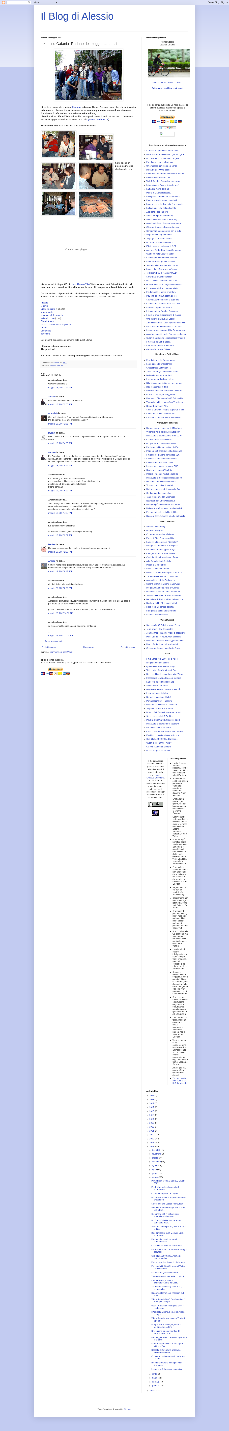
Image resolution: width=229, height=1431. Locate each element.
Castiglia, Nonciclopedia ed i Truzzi (162, 557)
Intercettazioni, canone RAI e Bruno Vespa (165, 330)
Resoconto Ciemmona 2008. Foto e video (165, 398)
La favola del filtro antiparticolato (161, 208)
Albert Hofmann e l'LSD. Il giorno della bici (165, 323)
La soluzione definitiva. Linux (159, 462)
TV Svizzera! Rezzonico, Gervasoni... (163, 576)
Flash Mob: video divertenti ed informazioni (165, 1188)
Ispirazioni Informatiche (52, 315)
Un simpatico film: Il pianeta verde (161, 166)
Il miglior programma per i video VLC (163, 455)
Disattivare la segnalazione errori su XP (164, 436)
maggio (155, 1177)
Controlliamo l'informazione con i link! (163, 303)
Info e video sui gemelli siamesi (160, 261)
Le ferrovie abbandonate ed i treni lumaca (165, 174)
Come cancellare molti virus (159, 439)
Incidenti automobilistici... (157, 614)
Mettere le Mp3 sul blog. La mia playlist (164, 508)
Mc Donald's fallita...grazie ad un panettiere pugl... (166, 1221)
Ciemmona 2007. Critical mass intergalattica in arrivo (165, 1215)
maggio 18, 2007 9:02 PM (60, 535)
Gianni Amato (47, 321)
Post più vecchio (128, 647)
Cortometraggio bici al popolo (164, 1193)
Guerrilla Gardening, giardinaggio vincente (165, 338)
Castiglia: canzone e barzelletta (160, 553)
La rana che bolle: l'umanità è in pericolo (164, 204)
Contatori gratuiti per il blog (158, 493)
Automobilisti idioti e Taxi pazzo (160, 580)
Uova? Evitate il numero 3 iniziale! (161, 280)
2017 (152, 1107)
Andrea (51, 561)
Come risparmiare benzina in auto (161, 258)
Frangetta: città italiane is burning (161, 611)
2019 (152, 1103)
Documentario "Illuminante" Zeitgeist (162, 158)
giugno (155, 1173)
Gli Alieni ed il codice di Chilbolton (161, 705)
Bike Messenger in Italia (157, 387)
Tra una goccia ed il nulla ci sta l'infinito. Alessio (180, 1080)
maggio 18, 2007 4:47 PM (60, 465)
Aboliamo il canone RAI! (157, 212)
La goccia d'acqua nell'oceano (160, 682)
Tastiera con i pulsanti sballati (159, 485)
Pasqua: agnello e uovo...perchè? (161, 200)
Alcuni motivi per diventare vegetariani (163, 223)
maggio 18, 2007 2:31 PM (60, 424)
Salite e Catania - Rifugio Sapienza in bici (165, 410)
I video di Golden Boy (156, 565)
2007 (152, 1146)
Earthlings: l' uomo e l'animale (160, 162)
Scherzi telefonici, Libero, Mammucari (163, 584)
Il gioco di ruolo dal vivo (157, 693)
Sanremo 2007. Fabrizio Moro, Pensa (163, 625)
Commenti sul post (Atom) (61, 652)
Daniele (51, 544)
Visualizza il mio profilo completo (167, 82)
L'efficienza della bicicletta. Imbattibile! (163, 417)
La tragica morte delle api (157, 189)
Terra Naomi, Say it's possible (159, 629)
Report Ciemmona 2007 (157, 406)
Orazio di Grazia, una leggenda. (160, 394)
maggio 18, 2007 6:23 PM (60, 491)
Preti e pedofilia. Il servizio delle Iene (168, 1262)
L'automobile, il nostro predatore (161, 292)
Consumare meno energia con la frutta (163, 231)
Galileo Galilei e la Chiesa (158, 349)
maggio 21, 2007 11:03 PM (60, 635)
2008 (152, 1142)
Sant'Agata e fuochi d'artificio (159, 277)
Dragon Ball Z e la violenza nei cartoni (163, 712)
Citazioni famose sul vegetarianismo (162, 227)
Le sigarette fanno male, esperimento (163, 196)
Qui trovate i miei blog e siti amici (167, 88)
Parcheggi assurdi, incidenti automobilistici (164, 1240)
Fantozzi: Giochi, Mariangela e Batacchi (164, 572)
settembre (156, 1162)
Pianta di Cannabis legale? (158, 193)
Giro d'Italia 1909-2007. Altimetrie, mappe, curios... (166, 1257)
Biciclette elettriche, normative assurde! (164, 390)
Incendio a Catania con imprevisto (166, 1369)
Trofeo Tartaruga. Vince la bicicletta (162, 371)
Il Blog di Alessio (77, 16)
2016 (152, 1111)
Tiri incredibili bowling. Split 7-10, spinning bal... (166, 1287)
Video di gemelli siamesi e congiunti (167, 1276)
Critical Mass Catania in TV (158, 368)
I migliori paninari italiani (157, 663)
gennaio (156, 1386)
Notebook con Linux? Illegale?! (160, 501)
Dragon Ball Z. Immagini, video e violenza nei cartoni (166, 1326)
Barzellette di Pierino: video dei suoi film (164, 599)
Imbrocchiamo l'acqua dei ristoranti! (162, 185)
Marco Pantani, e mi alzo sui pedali (162, 644)
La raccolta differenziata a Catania (162, 269)
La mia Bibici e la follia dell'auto (160, 413)
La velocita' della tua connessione (161, 459)
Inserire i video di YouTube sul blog (162, 474)
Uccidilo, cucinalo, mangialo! (159, 242)
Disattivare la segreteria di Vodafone (162, 724)
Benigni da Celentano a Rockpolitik (162, 546)
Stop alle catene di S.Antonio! (159, 708)
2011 (152, 1131)
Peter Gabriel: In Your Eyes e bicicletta (163, 637)
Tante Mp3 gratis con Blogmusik (160, 497)
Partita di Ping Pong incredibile (160, 538)
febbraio (156, 1382)
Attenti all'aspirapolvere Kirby (159, 215)
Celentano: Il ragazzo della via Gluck (163, 648)
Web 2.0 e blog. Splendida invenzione (163, 181)
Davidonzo (46, 330)
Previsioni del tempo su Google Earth (163, 447)
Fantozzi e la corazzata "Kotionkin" (162, 542)
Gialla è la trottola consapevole (56, 324)
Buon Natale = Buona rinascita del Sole (164, 326)
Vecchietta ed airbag (155, 526)
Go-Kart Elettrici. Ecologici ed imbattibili (164, 284)
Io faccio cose (47, 318)
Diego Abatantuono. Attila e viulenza (162, 588)
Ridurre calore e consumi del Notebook (164, 428)
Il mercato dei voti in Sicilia (158, 342)
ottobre (155, 1158)
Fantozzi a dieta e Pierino (157, 569)
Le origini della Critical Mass (159, 364)
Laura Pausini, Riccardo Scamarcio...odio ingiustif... (164, 1281)
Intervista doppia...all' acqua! (159, 307)
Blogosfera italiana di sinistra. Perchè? (163, 689)
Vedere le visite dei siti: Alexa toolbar (163, 432)
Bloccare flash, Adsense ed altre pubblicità (165, 516)
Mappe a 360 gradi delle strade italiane (164, 451)
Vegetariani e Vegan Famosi (159, 235)
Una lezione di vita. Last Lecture (161, 319)
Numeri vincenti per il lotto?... (159, 697)
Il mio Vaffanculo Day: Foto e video (162, 659)
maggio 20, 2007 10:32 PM (60, 613)
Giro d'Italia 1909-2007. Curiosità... (162, 739)
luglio (154, 1169)
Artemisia (53, 413)
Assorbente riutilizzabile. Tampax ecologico (166, 334)
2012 (152, 1127)
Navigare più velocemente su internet (163, 504)
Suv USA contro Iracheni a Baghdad (162, 300)
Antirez (44, 327)
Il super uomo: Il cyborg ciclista (160, 379)
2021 (152, 1099)
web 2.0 (60, 365)
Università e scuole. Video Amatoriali (163, 592)
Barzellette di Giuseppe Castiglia (161, 549)
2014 (152, 1119)
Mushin (44, 306)
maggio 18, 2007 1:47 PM (60, 387)
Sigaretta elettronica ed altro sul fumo (163, 265)
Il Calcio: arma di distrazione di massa (163, 315)
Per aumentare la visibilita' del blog (162, 512)
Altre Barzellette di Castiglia (158, 561)
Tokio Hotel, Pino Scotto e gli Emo (161, 670)
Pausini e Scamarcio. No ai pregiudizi (163, 720)
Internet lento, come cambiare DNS (162, 466)
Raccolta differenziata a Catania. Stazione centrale (166, 1351)
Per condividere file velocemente (161, 482)
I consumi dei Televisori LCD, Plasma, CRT (165, 154)
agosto (155, 1165)
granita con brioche (98, 119)
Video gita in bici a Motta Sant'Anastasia (164, 402)
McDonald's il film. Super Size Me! (161, 296)
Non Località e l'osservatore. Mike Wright (164, 674)
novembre (156, 1154)
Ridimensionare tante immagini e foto (163, 489)
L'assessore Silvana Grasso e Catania (163, 678)
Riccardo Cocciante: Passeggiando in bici (165, 640)
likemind (76, 107)
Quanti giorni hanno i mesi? (158, 743)
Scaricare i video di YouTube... (160, 470)
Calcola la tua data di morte (158, 747)
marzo (155, 1378)
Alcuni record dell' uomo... (158, 685)
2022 (152, 1095)
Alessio (44, 302)
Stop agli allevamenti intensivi (160, 238)
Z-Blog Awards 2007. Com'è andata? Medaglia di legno (168, 1300)
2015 (152, 1115)
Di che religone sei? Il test (158, 750)
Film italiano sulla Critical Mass (160, 360)
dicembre (156, 1150)
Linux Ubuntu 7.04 (80, 284)
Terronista (45, 333)
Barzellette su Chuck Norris (158, 727)
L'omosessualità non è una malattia (162, 288)
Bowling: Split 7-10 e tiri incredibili (161, 603)
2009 (152, 1139)
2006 (152, 1390)
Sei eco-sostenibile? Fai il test (160, 716)
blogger (53, 365)
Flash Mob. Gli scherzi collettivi (160, 607)
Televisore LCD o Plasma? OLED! (161, 273)
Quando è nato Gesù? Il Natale (160, 254)
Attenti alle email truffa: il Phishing (161, 219)
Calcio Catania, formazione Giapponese (164, 731)
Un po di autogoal (154, 530)
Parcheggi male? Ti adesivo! (159, 701)
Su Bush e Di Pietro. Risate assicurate (163, 595)
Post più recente (49, 647)
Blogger (127, 1409)
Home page (88, 647)
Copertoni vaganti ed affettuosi (160, 534)
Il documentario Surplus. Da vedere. (162, 311)
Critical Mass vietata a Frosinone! (166, 1246)
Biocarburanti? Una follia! (157, 170)
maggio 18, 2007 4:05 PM (60, 443)
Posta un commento (54, 641)
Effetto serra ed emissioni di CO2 (161, 246)
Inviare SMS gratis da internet (164, 1272)
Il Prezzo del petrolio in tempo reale (162, 151)
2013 (152, 1123)
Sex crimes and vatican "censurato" (167, 1204)
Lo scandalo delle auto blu (158, 177)
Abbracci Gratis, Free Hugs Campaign (163, 250)
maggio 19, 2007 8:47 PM (60, 571)
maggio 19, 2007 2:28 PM (60, 552)
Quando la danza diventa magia (161, 666)
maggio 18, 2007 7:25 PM (60, 513)
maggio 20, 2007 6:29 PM (60, 588)
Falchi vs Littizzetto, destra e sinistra (162, 735)
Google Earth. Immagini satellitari (161, 443)
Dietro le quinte (48, 309)
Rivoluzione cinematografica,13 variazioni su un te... (165, 1332)
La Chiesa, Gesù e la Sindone (160, 346)
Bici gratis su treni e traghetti (159, 375)
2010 (152, 1135)
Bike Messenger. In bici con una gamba (164, 383)
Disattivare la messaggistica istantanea (164, 478)
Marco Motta (47, 312)
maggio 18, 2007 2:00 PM (60, 404)
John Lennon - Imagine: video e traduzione (165, 633)
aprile (154, 1374)
